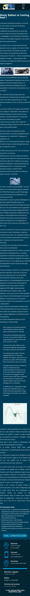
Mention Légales (11, 572)
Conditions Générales (9, 574)
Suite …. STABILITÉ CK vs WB (15, 536)
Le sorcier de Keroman (10, 586)
